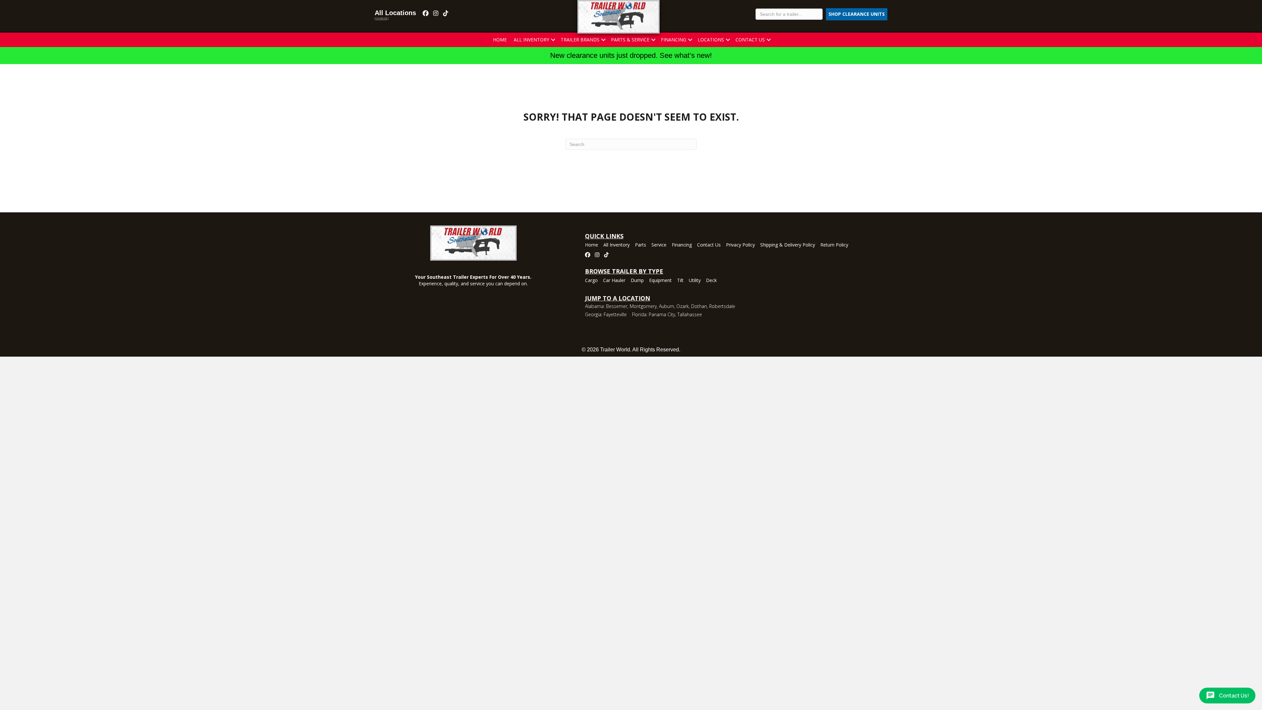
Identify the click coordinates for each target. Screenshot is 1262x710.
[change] (381, 18)
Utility (695, 280)
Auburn (666, 306)
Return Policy (834, 245)
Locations (711, 39)
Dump (637, 280)
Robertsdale (722, 306)
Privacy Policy (740, 245)
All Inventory (531, 39)
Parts (640, 245)
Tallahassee (689, 314)
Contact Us (750, 39)
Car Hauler (614, 280)
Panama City (662, 314)
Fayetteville (615, 314)
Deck (711, 280)
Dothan (699, 306)
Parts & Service (630, 39)
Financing (673, 39)
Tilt (680, 280)
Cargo (591, 280)
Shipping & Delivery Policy (787, 245)
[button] (553, 40)
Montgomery (643, 306)
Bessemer (616, 306)
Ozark (682, 306)
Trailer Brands (580, 39)
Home (500, 39)
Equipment (660, 280)
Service (658, 245)
